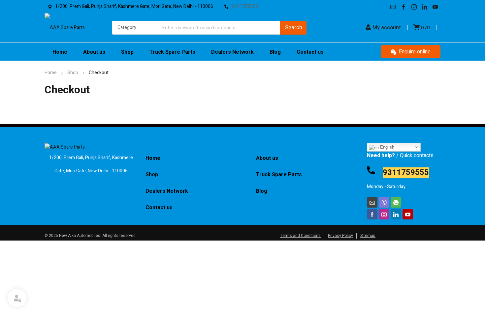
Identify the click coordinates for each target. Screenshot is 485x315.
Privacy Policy (340, 236)
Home (51, 72)
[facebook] (403, 6)
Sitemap (367, 236)
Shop (72, 72)
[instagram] (414, 6)
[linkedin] (424, 6)
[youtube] (435, 6)
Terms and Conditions (300, 236)
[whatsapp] (396, 202)
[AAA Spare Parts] (69, 27)
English (386, 147)
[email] (393, 6)
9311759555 (406, 172)
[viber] (384, 202)
